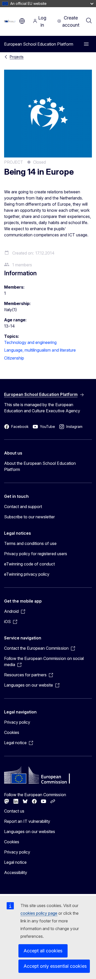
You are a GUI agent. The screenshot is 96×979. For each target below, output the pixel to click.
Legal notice (15, 862)
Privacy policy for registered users (35, 553)
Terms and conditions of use (30, 543)
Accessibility (15, 872)
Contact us (14, 811)
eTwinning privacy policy (26, 574)
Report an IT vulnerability (27, 821)
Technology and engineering (30, 342)
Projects (17, 57)
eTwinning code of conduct (29, 563)
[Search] (89, 21)
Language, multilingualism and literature (40, 350)
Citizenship (14, 358)
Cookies (11, 732)
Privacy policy (17, 722)
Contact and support (23, 506)
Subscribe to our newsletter (29, 516)
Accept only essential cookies (55, 966)
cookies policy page (38, 913)
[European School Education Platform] (10, 21)
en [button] (22, 21)
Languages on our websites (29, 831)
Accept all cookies (43, 950)
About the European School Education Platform (40, 466)
